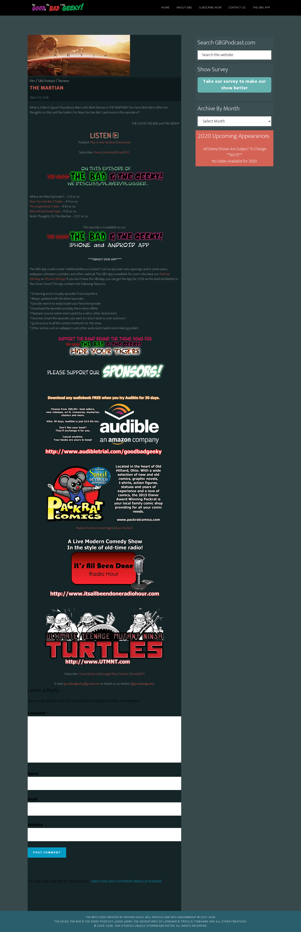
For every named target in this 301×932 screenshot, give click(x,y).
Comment (38, 713)
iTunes (98, 152)
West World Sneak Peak (45, 211)
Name (33, 774)
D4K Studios (124, 925)
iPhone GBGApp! (55, 279)
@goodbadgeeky (142, 684)
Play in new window (102, 142)
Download (123, 142)
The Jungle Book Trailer (44, 206)
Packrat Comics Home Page (94, 528)
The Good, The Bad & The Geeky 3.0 (64, 8)
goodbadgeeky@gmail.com (82, 684)
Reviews (64, 81)
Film (32, 81)
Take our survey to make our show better (234, 85)
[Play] (104, 137)
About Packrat (123, 528)
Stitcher (124, 674)
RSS (127, 152)
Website (35, 825)
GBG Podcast (46, 81)
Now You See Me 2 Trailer (46, 201)
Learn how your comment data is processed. (126, 881)
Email (120, 152)
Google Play (109, 674)
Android (109, 152)
